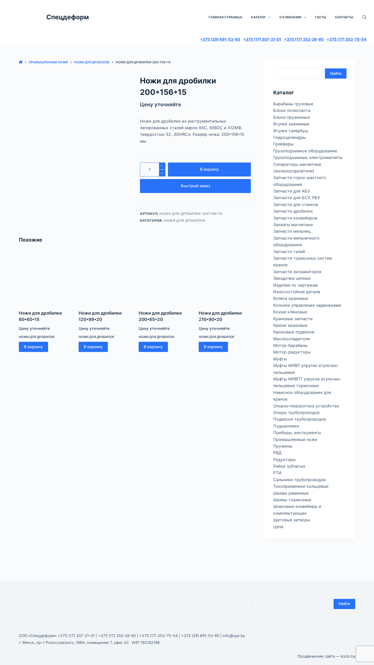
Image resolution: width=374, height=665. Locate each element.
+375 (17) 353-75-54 (346, 39)
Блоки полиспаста (291, 110)
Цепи (278, 526)
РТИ (277, 472)
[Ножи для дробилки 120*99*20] (105, 277)
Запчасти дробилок (293, 211)
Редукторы (284, 459)
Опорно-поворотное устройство (306, 405)
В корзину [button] (33, 346)
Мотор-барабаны (290, 345)
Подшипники (286, 425)
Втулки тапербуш (290, 130)
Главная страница (225, 17)
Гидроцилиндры (289, 137)
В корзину (209, 169)
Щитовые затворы (291, 519)
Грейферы (283, 143)
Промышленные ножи (295, 439)
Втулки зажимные (291, 123)
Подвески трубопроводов (299, 419)
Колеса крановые (290, 298)
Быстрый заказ (195, 185)
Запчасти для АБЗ (291, 191)
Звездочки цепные (292, 278)
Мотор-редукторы (292, 351)
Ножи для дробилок (184, 220)
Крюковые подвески (293, 331)
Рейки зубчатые (289, 466)
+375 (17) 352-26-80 (304, 39)
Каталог (258, 17)
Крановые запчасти (293, 318)
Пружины (282, 446)
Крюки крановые (290, 325)
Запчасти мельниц (292, 231)
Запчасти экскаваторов (297, 271)
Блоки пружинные (291, 117)
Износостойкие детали (296, 291)
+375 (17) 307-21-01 (262, 39)
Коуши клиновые (290, 311)
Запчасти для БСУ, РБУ (296, 197)
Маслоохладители (291, 338)
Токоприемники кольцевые (300, 486)
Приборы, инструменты (297, 432)
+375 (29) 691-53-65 (220, 39)
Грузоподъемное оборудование (305, 150)
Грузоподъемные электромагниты (307, 157)
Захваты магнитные (293, 224)
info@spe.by (234, 635)
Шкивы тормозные (292, 499)
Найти (335, 73)
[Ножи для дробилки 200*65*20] (165, 277)
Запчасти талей (289, 251)
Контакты (344, 17)
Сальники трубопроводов (299, 479)
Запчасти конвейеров (295, 217)
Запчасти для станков (295, 204)
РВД (277, 452)
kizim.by (348, 656)
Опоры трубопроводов (296, 412)
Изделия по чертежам (295, 285)
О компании (290, 17)
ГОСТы (320, 17)
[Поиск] (364, 17)
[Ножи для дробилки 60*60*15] (45, 277)
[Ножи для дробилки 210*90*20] (225, 277)
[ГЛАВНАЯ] (21, 62)
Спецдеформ (67, 17)
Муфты (280, 358)
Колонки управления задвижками (307, 305)
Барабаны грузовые (293, 103)
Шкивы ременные (291, 493)
